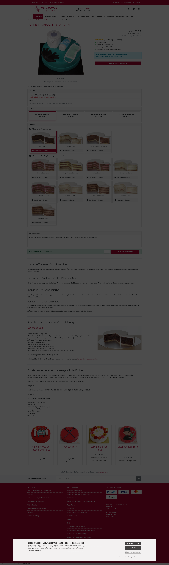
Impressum (137, 557)
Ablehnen (133, 548)
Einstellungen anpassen (133, 552)
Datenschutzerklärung (125, 557)
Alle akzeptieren (133, 543)
